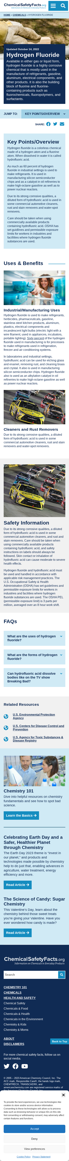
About (9, 1038)
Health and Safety (20, 997)
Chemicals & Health (17, 1013)
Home (7, 15)
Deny (34, 1138)
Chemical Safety (14, 1003)
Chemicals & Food (16, 1008)
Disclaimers (14, 1043)
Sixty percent (35, 338)
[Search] (61, 974)
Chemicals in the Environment (23, 1019)
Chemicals (19, 15)
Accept (34, 1128)
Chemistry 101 (15, 987)
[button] (63, 1095)
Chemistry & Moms (16, 1029)
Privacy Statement (41, 1157)
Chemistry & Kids (15, 1024)
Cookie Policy (24, 1157)
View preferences (34, 1148)
